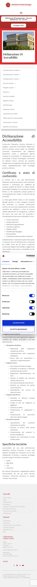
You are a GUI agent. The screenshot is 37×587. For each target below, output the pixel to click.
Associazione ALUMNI (10, 113)
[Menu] (21, 13)
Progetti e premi (8, 87)
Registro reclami (8, 100)
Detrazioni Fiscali (8, 109)
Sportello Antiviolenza (10, 127)
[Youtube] (23, 565)
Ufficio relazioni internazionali (13, 118)
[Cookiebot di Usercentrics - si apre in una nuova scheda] (26, 256)
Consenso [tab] (5, 261)
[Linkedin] (17, 565)
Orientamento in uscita (10, 79)
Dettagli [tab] (15, 261)
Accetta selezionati (18, 329)
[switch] (32, 301)
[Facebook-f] (14, 565)
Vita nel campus (8, 83)
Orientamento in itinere (11, 74)
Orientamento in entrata (11, 70)
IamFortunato (7, 105)
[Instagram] (20, 565)
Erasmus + (6, 92)
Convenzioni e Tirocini (10, 122)
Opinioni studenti (9, 96)
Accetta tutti (18, 323)
